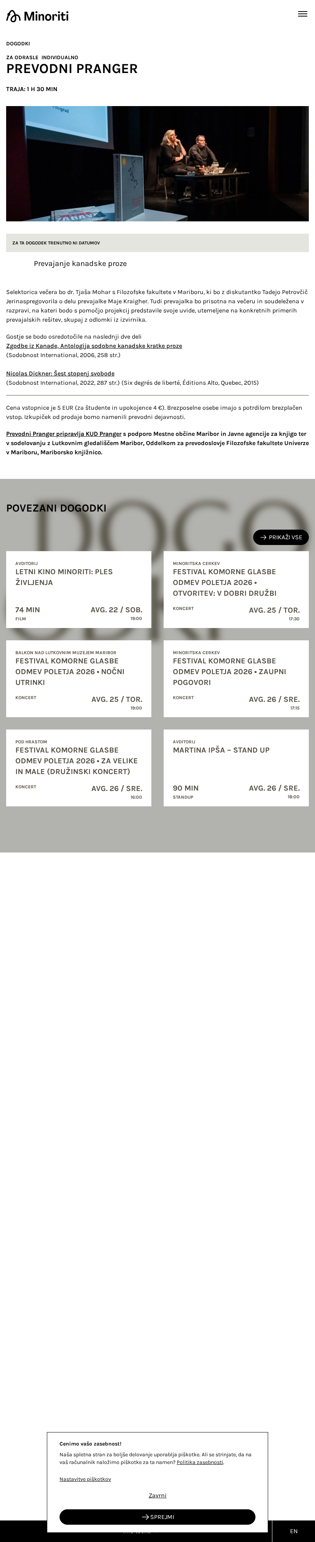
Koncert (183, 608)
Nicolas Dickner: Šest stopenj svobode (60, 373)
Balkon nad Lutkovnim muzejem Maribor (65, 652)
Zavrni (158, 1495)
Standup (183, 797)
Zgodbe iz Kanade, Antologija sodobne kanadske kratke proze (94, 345)
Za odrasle (22, 57)
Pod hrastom (31, 741)
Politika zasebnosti (200, 1462)
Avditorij (26, 563)
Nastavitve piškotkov (85, 1479)
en (294, 1531)
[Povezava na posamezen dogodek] (78, 589)
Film (20, 618)
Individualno (59, 57)
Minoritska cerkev (196, 563)
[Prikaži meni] (302, 14)
